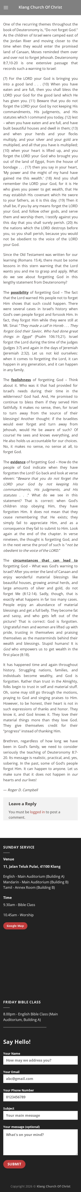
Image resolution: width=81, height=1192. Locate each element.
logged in (37, 812)
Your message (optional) (21, 1127)
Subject (8, 1108)
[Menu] (5, 7)
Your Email (11, 1072)
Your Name (11, 1053)
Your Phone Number (18, 1090)
